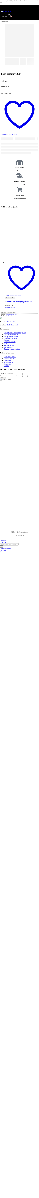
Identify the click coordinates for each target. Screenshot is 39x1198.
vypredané (4, 21)
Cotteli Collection (9, 316)
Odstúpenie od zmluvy (11, 338)
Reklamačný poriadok (11, 336)
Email (2, 373)
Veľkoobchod (8, 362)
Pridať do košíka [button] (10, 307)
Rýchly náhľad (10, 298)
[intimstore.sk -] (6, 11)
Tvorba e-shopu (19, 535)
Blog (5, 343)
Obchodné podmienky (11, 334)
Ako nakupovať (9, 345)
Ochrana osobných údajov (12, 349)
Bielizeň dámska (10, 314)
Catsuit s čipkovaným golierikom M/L (20, 302)
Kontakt (6, 340)
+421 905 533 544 (9, 321)
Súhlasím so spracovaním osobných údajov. (16, 376)
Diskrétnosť (8, 360)
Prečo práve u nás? (10, 357)
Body (15, 314)
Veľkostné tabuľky (10, 342)
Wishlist (6, 366)
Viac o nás (7, 364)
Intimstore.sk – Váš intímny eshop (15, 333)
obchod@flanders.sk (11, 325)
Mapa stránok (8, 347)
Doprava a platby (9, 358)
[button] (1, 552)
